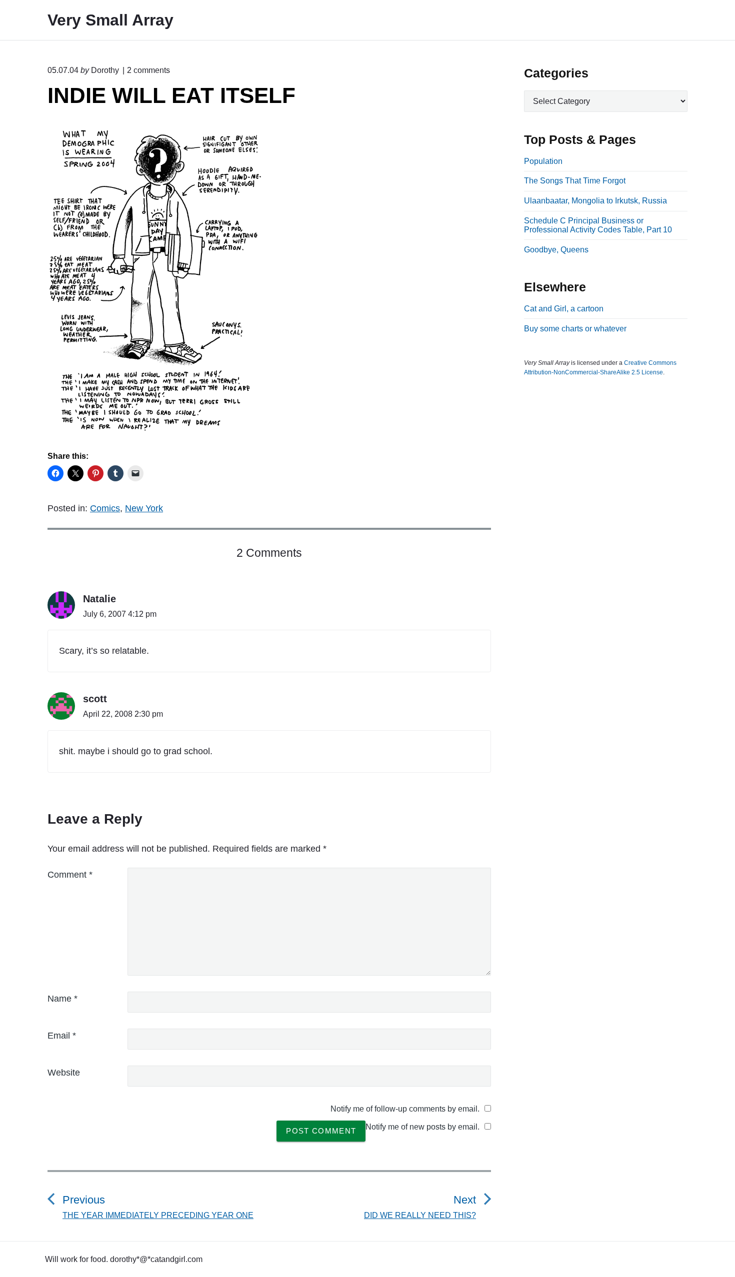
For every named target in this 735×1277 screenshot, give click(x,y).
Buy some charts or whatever (575, 328)
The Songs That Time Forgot (575, 180)
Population (543, 161)
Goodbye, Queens (556, 249)
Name (63, 999)
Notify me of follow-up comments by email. (405, 1109)
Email (62, 1036)
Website (64, 1073)
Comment (70, 875)
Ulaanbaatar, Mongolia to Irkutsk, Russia (595, 200)
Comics (105, 508)
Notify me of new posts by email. (423, 1127)
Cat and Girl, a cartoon (564, 308)
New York (144, 508)
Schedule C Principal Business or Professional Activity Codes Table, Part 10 (598, 225)
